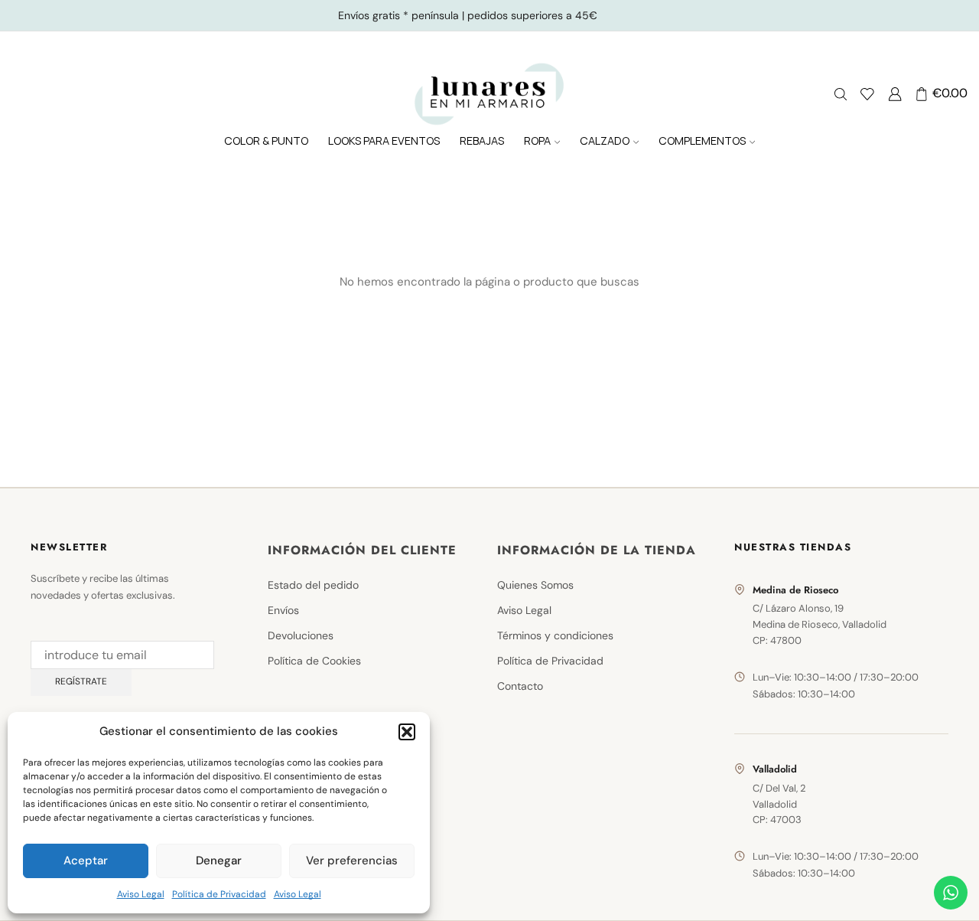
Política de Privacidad (219, 894)
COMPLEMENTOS (702, 140)
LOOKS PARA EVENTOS (384, 140)
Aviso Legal (140, 894)
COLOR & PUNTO (266, 140)
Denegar (219, 860)
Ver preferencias (352, 860)
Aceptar (85, 860)
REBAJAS (482, 140)
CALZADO (604, 140)
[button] (407, 732)
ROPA (537, 140)
